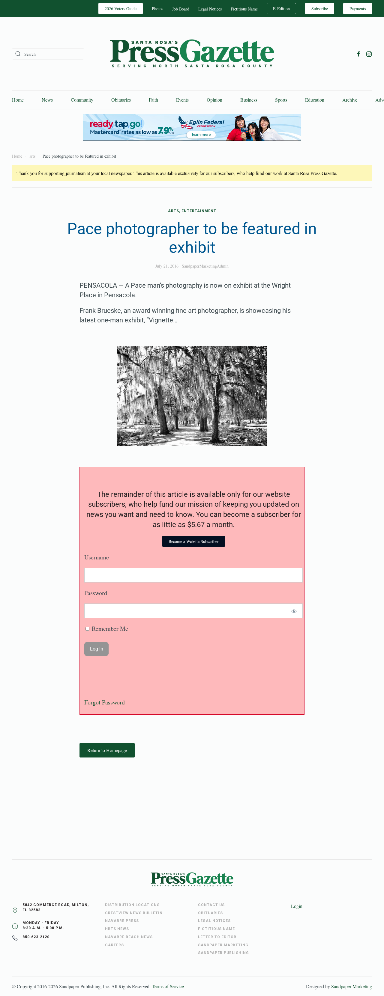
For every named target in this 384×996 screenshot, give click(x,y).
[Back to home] (192, 53)
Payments (358, 8)
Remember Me (109, 628)
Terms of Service (168, 986)
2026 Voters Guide (120, 8)
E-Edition (281, 8)
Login (296, 906)
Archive (349, 99)
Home (18, 99)
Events (182, 99)
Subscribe (319, 8)
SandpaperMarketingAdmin (205, 266)
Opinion (214, 99)
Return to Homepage (107, 750)
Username (96, 557)
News (47, 99)
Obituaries (121, 99)
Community (82, 99)
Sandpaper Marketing (351, 986)
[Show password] (294, 610)
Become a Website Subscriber (194, 541)
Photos (157, 8)
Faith (153, 99)
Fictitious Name (244, 9)
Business (248, 99)
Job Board (180, 9)
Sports (281, 99)
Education (314, 99)
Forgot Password (104, 702)
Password (95, 593)
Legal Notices (210, 9)
